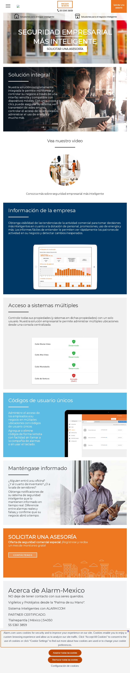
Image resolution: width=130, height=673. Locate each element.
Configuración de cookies (65, 665)
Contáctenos (22, 555)
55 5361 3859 (66, 10)
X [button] (128, 631)
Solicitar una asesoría (118, 6)
